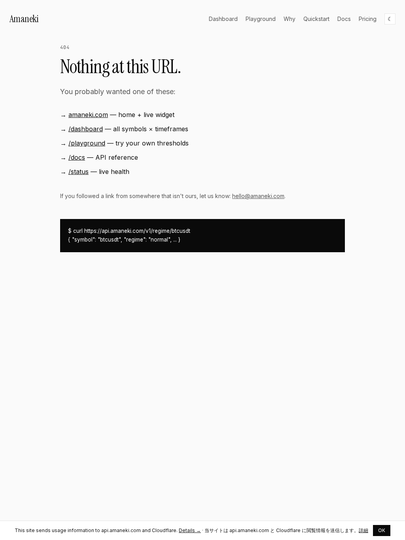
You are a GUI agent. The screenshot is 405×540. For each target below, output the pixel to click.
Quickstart (316, 18)
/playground (86, 143)
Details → (190, 530)
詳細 (363, 530)
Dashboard (223, 18)
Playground (261, 18)
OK (381, 530)
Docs (344, 18)
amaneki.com (88, 115)
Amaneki (23, 19)
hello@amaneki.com (258, 196)
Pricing (368, 18)
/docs (76, 157)
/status (78, 172)
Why (289, 18)
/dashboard (85, 129)
